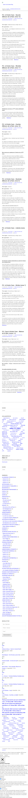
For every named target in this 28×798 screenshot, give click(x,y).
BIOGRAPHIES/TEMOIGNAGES (9, 489)
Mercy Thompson (19, 734)
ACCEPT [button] (6, 755)
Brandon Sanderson (11, 420)
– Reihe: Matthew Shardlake (8, 526)
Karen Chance (9, 729)
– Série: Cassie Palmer (7, 603)
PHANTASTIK (5, 559)
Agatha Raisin (6, 418)
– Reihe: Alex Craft (6, 587)
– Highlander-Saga (6, 510)
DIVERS (4, 494)
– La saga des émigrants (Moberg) (9, 517)
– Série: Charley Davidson (7, 605)
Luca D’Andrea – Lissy (7, 690)
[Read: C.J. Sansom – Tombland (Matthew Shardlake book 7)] (3, 674)
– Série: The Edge (6, 612)
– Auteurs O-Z (5, 556)
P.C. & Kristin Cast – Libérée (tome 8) (13, 229)
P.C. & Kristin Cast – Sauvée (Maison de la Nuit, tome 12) (11, 16)
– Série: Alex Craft (6, 601)
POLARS (4, 561)
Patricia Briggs (16, 445)
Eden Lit (15, 19)
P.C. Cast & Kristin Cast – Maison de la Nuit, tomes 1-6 (13, 332)
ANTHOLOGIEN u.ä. (6, 484)
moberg (15, 443)
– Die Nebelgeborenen (7, 508)
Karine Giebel (6, 437)
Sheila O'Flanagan (6, 739)
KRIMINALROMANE (6, 542)
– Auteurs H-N (5, 554)
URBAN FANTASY (6, 586)
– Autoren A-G (5, 479)
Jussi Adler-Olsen (15, 728)
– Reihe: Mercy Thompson (7, 598)
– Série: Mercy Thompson (7, 610)
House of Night (15, 430)
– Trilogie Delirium (6, 535)
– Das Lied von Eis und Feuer (8, 507)
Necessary (4, 779)
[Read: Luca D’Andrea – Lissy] (3, 688)
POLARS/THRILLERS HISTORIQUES (10, 568)
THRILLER (4, 580)
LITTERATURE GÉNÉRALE (8, 551)
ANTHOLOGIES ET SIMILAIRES (9, 486)
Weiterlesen (16, 59)
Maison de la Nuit (13, 439)
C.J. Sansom (11, 720)
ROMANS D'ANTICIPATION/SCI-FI (9, 572)
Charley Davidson (16, 423)
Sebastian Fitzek (8, 448)
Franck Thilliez (6, 430)
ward (8, 450)
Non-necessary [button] (3, 787)
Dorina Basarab (19, 724)
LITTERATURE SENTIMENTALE (9, 558)
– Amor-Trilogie (5, 538)
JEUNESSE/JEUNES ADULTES (7, 19)
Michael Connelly (16, 442)
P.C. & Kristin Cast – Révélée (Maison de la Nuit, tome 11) (11, 67)
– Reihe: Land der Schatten (8, 596)
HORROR (4, 530)
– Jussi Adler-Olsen (6, 544)
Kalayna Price (13, 434)
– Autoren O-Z (5, 482)
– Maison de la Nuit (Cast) (7, 533)
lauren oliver (16, 437)
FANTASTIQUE (5, 496)
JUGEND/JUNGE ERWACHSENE (9, 537)
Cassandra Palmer (19, 422)
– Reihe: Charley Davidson (7, 593)
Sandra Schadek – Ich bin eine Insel (9, 660)
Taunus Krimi (9, 449)
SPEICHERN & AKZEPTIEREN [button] (6, 797)
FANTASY (4, 498)
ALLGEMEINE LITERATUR (8, 477)
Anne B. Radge (21, 717)
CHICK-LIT (4, 491)
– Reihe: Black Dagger (7, 589)
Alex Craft (15, 418)
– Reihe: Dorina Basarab (7, 594)
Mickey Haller (6, 443)
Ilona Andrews (5, 727)
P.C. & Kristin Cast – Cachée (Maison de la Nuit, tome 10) (11, 125)
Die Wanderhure (10, 724)
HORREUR (4, 528)
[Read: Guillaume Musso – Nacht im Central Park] (3, 647)
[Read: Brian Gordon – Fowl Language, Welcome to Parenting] (3, 664)
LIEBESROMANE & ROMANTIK (9, 549)
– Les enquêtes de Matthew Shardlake (10, 570)
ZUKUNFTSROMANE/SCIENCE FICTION (11, 615)
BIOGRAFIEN (5, 487)
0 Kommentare (10, 18)
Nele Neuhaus (6, 736)
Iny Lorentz (13, 431)
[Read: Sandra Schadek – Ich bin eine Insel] (3, 658)
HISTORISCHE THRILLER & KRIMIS (10, 524)
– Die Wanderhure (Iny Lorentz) (8, 522)
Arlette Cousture (12, 419)
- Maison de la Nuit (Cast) (18, 18)
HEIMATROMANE (6, 512)
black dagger (15, 718)
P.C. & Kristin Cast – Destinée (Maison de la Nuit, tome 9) (11, 180)
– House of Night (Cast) (7, 540)
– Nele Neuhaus (5, 547)
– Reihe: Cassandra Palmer (8, 591)
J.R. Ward (21, 727)
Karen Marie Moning (16, 436)
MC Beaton (12, 440)
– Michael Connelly (6, 545)
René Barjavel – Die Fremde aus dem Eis (11, 654)
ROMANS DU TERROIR (7, 573)
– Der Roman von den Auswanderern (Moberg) (12, 521)
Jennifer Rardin (13, 433)
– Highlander (4, 501)
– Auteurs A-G (5, 552)
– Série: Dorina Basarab (7, 608)
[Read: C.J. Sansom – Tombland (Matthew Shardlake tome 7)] (3, 682)
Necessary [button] (2, 777)
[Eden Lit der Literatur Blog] (11, 4)
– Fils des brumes (6, 500)
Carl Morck (9, 422)
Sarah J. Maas (17, 446)
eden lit (15, 428)
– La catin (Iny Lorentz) (7, 515)
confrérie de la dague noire (10, 425)
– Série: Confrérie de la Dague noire (9, 607)
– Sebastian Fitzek (6, 579)
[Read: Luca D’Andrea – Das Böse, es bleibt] (3, 693)
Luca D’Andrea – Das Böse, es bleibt (10, 695)
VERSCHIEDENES (6, 614)
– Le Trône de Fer (6, 503)
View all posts (4, 462)
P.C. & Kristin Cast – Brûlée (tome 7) (14, 285)
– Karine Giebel (5, 577)
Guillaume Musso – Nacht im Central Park (11, 649)
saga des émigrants (7, 446)
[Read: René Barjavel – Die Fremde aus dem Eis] (3, 652)
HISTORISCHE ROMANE (7, 519)
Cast (5, 423)
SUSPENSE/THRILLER (7, 575)
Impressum (4, 749)
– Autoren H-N (5, 480)
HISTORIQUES (5, 514)
